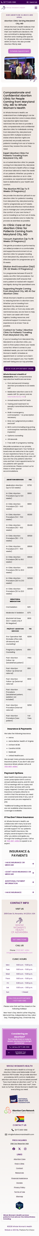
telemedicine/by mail (16, 397)
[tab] (19, 864)
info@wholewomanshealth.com (19, 953)
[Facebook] (13, 1148)
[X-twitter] (19, 1148)
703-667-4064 (13, 841)
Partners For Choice (26, 1230)
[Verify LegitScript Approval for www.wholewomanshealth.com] (19, 1209)
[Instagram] (25, 1148)
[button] (32, 2)
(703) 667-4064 (22, 950)
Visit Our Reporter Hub (19, 1143)
